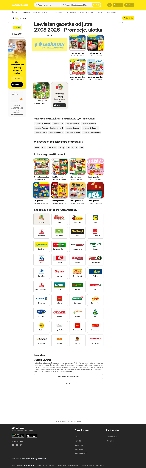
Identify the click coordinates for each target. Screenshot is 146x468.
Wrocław (88, 124)
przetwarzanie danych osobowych (17, 113)
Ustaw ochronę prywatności (46, 465)
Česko (22, 459)
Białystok (73, 132)
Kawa (37, 148)
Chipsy (61, 148)
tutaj (72, 371)
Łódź (57, 124)
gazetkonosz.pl (29, 465)
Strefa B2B (111, 441)
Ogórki (74, 148)
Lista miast (100, 12)
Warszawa (42, 124)
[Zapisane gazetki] (109, 5)
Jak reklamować (112, 437)
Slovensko (42, 459)
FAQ (76, 437)
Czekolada (52, 148)
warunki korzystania (17, 109)
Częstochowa (92, 132)
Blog (92, 12)
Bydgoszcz (90, 128)
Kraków (72, 124)
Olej (81, 148)
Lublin (40, 132)
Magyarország (31, 459)
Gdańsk (56, 128)
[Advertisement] (49, 52)
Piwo (43, 148)
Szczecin (73, 128)
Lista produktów (111, 12)
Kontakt (78, 441)
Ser (68, 148)
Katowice (56, 132)
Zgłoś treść (79, 445)
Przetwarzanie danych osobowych (92, 465)
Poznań (41, 128)
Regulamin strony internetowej (68, 465)
